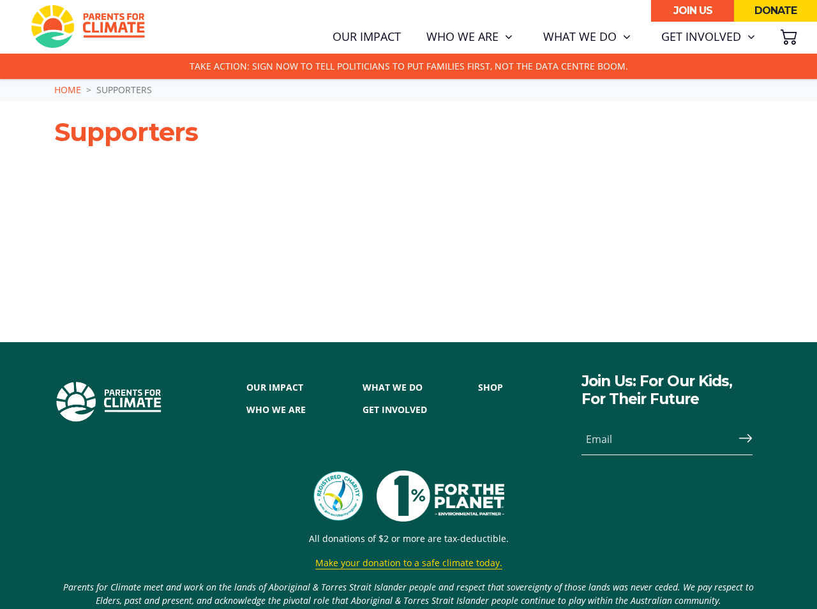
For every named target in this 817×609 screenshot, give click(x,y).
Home (67, 90)
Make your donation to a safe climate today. (408, 563)
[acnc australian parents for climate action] (345, 496)
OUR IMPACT (274, 387)
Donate (775, 10)
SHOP (490, 387)
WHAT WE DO (393, 387)
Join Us (692, 10)
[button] (469, 37)
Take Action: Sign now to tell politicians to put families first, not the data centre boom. (409, 66)
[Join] (740, 439)
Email (599, 439)
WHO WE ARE (276, 409)
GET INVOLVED (395, 409)
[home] (88, 27)
